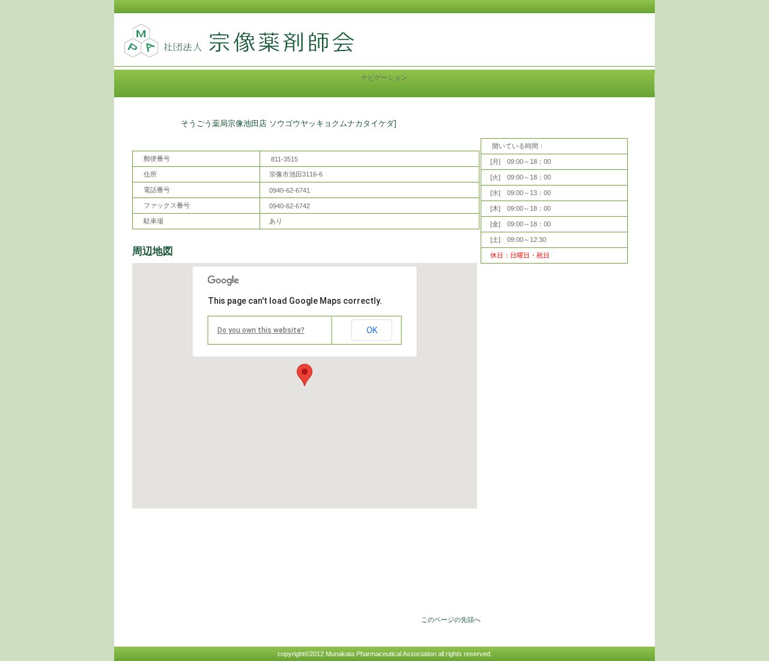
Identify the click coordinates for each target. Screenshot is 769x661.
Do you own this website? (261, 330)
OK (371, 330)
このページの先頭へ (451, 619)
